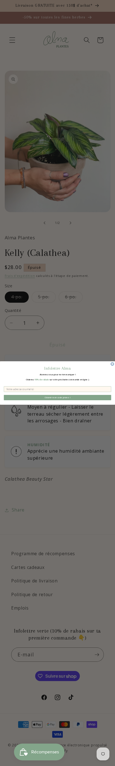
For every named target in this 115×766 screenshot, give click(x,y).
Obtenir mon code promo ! (57, 397)
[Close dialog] (112, 363)
